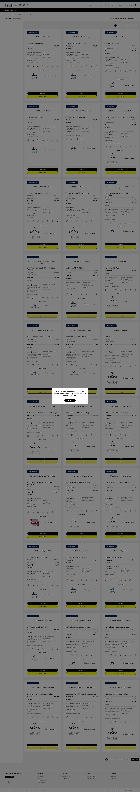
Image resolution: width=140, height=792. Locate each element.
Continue (70, 400)
